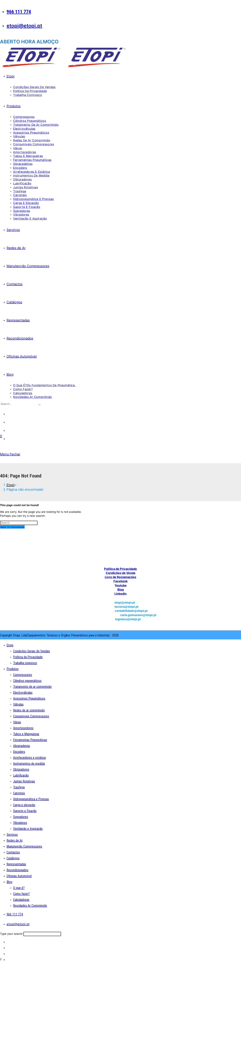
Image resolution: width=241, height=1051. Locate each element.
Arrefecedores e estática (29, 758)
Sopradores (20, 817)
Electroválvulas (22, 692)
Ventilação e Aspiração (28, 829)
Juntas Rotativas (24, 781)
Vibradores (20, 823)
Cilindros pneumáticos (27, 681)
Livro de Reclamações (120, 577)
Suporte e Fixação (25, 811)
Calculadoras (21, 900)
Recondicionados (17, 870)
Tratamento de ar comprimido (32, 687)
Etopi (10, 645)
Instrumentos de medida (29, 763)
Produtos (13, 669)
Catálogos (13, 858)
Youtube (121, 585)
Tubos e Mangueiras (26, 734)
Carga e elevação (24, 805)
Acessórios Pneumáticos (29, 698)
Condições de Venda (120, 573)
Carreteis (19, 793)
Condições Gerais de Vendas (31, 651)
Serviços (12, 834)
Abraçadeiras (21, 746)
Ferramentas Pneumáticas (30, 740)
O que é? (19, 888)
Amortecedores (23, 728)
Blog (120, 589)
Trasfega (19, 787)
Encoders (19, 752)
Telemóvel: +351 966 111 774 (120, 543)
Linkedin (120, 593)
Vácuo (17, 722)
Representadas (16, 864)
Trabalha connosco (25, 663)
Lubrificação (21, 775)
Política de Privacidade (120, 569)
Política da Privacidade (28, 657)
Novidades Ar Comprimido (30, 906)
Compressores (22, 675)
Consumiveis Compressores (31, 716)
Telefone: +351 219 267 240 (120, 538)
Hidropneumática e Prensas (31, 799)
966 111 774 (19, 11)
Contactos (13, 852)
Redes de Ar (15, 840)
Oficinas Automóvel (19, 876)
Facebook (120, 581)
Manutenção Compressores (24, 846)
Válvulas (18, 704)
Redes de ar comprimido (29, 710)
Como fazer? (21, 894)
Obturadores (21, 769)
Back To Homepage (12, 526)
